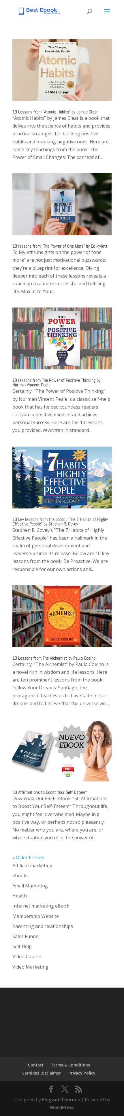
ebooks (20, 875)
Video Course (26, 956)
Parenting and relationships (42, 926)
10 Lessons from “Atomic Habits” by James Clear (55, 112)
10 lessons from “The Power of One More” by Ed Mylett (60, 246)
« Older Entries (28, 857)
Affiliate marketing (32, 865)
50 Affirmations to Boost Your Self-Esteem (49, 792)
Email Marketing (30, 885)
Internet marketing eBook (40, 906)
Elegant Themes (61, 1099)
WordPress (62, 1107)
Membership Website (35, 916)
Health (19, 896)
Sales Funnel (26, 936)
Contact (36, 1065)
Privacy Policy (81, 1073)
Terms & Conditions (70, 1065)
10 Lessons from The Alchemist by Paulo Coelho (53, 658)
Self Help (22, 946)
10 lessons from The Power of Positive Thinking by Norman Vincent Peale (56, 382)
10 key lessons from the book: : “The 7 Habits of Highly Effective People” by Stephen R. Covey (60, 521)
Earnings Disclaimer (41, 1073)
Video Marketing (30, 967)
